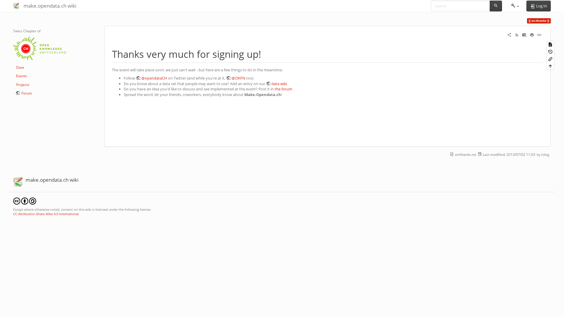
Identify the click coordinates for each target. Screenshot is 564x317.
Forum (26, 93)
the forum (283, 89)
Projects (22, 84)
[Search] (496, 6)
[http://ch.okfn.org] (39, 47)
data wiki (279, 83)
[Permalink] (539, 34)
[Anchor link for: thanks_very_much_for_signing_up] (266, 53)
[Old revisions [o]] (550, 51)
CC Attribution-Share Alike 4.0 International (46, 214)
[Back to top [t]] (550, 66)
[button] (515, 6)
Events (21, 75)
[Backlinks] (550, 58)
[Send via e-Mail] (524, 34)
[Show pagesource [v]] (550, 44)
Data (20, 67)
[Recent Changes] (517, 34)
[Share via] (509, 34)
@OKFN (238, 78)
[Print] (532, 34)
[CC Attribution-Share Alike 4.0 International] (24, 200)
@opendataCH (154, 78)
